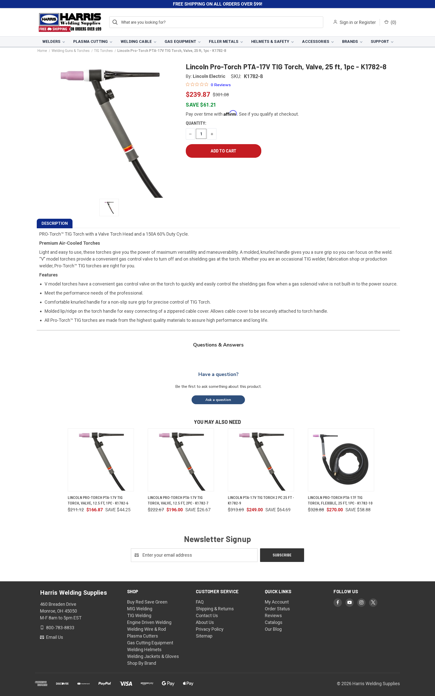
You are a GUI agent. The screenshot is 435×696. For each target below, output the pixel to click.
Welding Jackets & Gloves (153, 656)
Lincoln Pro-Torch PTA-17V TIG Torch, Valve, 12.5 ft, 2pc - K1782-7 (178, 500)
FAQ (200, 602)
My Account (277, 602)
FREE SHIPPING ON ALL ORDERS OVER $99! (217, 4)
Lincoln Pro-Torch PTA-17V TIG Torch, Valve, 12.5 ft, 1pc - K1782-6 (98, 500)
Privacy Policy (210, 629)
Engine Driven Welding (149, 622)
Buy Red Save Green (147, 602)
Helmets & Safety (270, 41)
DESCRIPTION (55, 223)
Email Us (54, 637)
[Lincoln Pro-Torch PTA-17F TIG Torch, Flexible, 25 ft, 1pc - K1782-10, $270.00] (341, 459)
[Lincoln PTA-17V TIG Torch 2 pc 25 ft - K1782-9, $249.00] (261, 459)
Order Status (277, 608)
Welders (51, 41)
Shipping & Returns (215, 608)
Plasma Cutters (142, 636)
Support (380, 41)
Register (367, 22)
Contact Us (207, 615)
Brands (350, 41)
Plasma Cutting (90, 41)
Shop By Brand (141, 663)
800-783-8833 (59, 627)
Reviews (273, 615)
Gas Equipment (180, 41)
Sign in (346, 22)
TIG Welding (139, 615)
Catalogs (273, 622)
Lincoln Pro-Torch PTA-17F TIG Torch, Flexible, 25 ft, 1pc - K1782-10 (340, 500)
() (393, 22)
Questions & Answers (218, 344)
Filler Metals (223, 41)
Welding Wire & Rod (146, 629)
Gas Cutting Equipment (150, 642)
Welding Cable (136, 41)
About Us (205, 622)
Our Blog (273, 629)
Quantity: (196, 123)
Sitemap (204, 636)
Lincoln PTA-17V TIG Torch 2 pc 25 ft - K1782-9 (261, 500)
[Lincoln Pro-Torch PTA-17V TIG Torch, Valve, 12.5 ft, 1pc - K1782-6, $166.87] (101, 459)
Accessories (315, 41)
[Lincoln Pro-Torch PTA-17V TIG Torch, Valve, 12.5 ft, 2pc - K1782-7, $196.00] (181, 459)
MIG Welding (139, 608)
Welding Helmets (144, 649)
